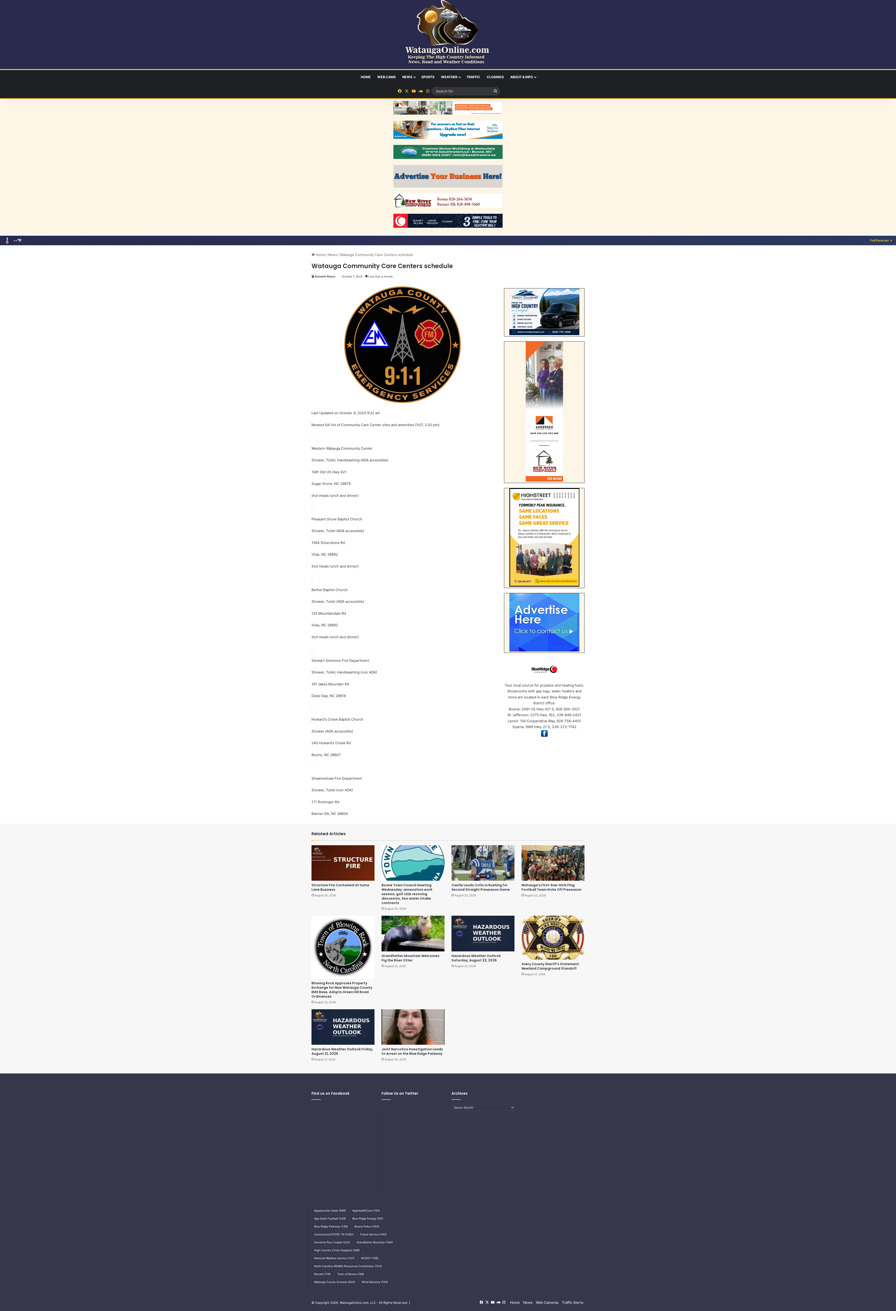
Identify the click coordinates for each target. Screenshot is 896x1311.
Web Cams (386, 77)
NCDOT (369, 1258)
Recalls (322, 1274)
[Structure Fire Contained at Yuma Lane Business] (343, 863)
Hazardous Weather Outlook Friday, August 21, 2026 (342, 1051)
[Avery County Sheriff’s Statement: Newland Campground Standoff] (553, 937)
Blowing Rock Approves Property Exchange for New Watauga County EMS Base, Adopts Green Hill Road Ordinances (342, 990)
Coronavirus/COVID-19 (334, 1234)
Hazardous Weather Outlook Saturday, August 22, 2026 (476, 958)
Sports (427, 77)
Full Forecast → (881, 240)
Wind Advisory (375, 1282)
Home (366, 77)
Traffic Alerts (572, 1302)
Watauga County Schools (334, 1282)
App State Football (330, 1218)
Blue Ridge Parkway (331, 1226)
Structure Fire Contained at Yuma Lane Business (340, 887)
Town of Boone (350, 1274)
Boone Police (366, 1226)
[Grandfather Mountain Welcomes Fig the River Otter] (413, 933)
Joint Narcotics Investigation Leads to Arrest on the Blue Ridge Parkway (412, 1051)
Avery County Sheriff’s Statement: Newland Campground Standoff (551, 966)
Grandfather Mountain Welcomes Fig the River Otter (410, 958)
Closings (495, 77)
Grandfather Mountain (375, 1242)
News (407, 77)
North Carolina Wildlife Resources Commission (348, 1266)
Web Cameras (547, 1302)
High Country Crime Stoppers (337, 1250)
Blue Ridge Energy (367, 1218)
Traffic (473, 77)
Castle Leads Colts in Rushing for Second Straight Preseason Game (481, 887)
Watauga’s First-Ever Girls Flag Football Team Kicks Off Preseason (551, 887)
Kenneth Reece (325, 276)
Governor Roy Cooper (332, 1242)
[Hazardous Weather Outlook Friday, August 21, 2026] (343, 1027)
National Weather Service (334, 1258)
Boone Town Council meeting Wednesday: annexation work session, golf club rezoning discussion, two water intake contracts (407, 894)
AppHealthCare (366, 1210)
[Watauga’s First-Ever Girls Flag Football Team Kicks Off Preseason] (553, 863)
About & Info (521, 77)
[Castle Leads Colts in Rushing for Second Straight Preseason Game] (483, 863)
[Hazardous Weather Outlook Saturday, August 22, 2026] (483, 933)
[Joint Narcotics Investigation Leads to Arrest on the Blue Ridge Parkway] (413, 1027)
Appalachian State (330, 1210)
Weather (449, 77)
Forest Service (373, 1234)
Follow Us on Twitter (400, 1093)
